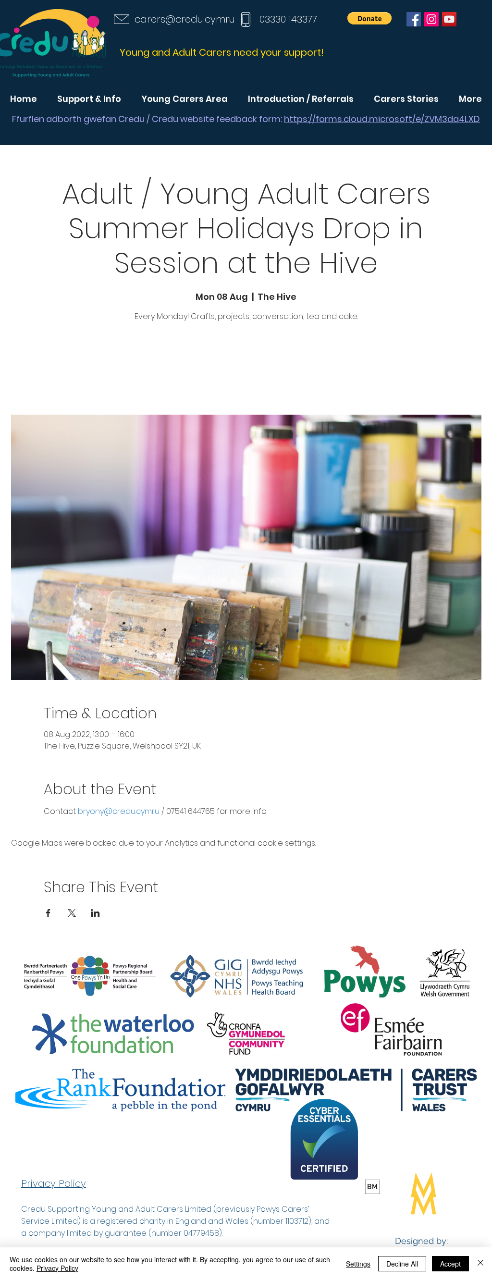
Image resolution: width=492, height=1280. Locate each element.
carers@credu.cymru (185, 19)
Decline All (402, 1263)
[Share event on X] (71, 913)
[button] (369, 18)
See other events (246, 369)
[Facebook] (413, 19)
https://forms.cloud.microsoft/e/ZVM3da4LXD (382, 119)
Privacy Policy (57, 1268)
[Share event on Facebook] (48, 913)
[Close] (480, 1263)
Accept (450, 1263)
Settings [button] (358, 1263)
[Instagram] (431, 19)
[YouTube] (449, 19)
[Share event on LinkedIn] (95, 913)
